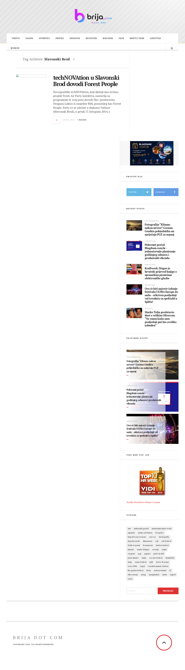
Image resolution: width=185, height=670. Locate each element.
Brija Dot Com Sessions (137, 537)
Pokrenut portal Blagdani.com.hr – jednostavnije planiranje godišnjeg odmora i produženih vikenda (160, 251)
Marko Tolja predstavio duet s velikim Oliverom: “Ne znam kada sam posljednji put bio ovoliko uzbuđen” (160, 319)
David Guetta (164, 537)
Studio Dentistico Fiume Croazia (143, 502)
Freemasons (148, 545)
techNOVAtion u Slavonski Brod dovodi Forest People (86, 81)
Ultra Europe (133, 574)
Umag (143, 574)
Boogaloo (159, 532)
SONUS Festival (140, 562)
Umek (164, 574)
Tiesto (148, 570)
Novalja (155, 549)
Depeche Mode (134, 541)
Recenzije (91, 38)
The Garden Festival (135, 570)
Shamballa (169, 558)
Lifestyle (155, 38)
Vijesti (16, 38)
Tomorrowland (160, 570)
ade (129, 528)
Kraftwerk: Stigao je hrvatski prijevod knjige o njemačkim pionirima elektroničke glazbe (161, 273)
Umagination (154, 574)
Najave (29, 38)
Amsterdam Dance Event (161, 528)
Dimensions (147, 541)
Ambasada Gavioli (141, 528)
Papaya (147, 553)
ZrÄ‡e (130, 578)
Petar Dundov (133, 558)
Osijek (164, 549)
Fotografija (152, 221)
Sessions (75, 38)
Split (151, 562)
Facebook (160, 192)
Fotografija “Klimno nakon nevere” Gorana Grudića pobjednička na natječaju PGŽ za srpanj (159, 229)
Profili (60, 38)
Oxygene (131, 553)
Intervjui (44, 38)
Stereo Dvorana (162, 562)
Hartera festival (162, 545)
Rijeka (144, 558)
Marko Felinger (143, 549)
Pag (139, 553)
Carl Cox (152, 537)
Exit (156, 541)
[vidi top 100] (152, 482)
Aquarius (131, 532)
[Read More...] (56, 120)
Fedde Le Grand (134, 545)
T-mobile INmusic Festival (158, 566)
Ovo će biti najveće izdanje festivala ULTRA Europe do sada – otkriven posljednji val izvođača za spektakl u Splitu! (161, 295)
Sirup (130, 562)
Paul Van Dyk (158, 553)
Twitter (133, 192)
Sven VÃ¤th (132, 566)
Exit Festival (166, 541)
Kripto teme (137, 38)
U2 (170, 570)
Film (121, 38)
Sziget (142, 566)
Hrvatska (150, 265)
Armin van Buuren (145, 532)
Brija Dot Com (38, 637)
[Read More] (127, 375)
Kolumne (108, 38)
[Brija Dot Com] (92, 16)
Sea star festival (155, 558)
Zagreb (173, 574)
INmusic (131, 549)
